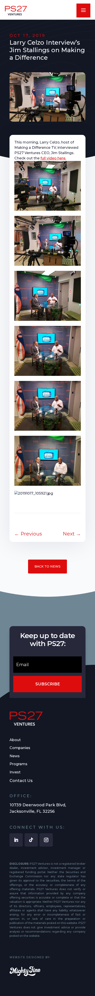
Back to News (47, 566)
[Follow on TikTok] (31, 840)
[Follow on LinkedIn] (16, 840)
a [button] (83, 10)
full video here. (53, 158)
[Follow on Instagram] (46, 840)
